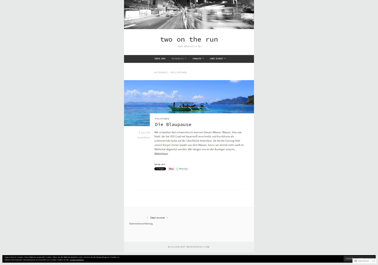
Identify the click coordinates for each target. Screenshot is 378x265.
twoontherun (143, 137)
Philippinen (162, 119)
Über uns (160, 58)
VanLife (197, 58)
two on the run (189, 39)
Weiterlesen (161, 153)
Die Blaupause (173, 124)
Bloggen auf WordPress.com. (189, 247)
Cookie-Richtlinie (77, 260)
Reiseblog (178, 58)
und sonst (216, 58)
